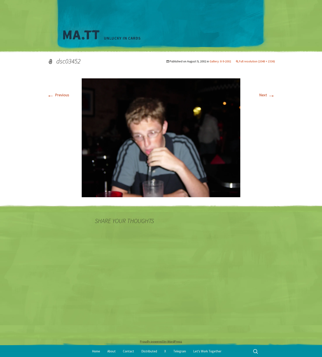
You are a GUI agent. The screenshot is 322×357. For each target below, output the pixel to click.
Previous (58, 94)
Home (96, 351)
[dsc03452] (161, 137)
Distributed (149, 351)
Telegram (179, 351)
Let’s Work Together (207, 351)
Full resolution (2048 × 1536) (257, 61)
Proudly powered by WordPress (161, 341)
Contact (128, 351)
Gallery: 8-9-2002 (220, 61)
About (111, 351)
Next (267, 94)
